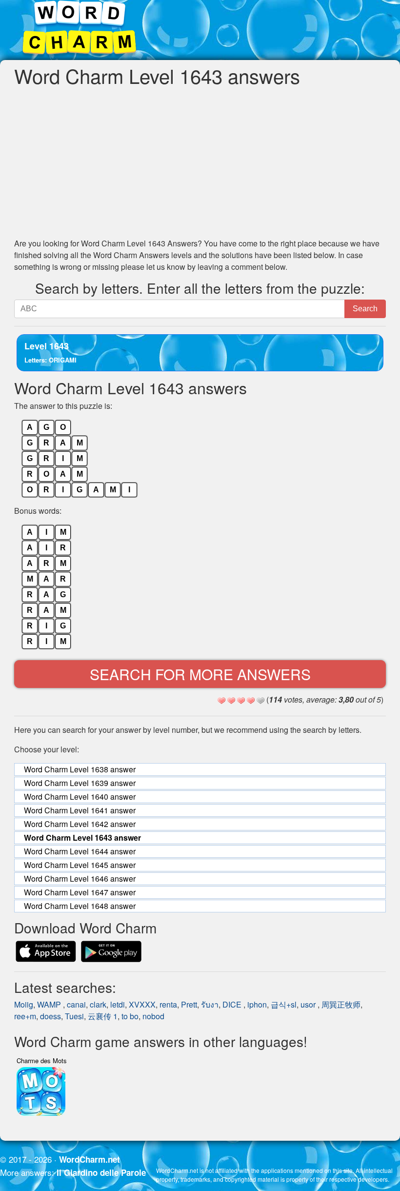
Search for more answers (200, 674)
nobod (153, 1016)
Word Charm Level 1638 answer (80, 769)
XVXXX (142, 1004)
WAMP (50, 1004)
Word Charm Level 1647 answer (80, 892)
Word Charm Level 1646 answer (80, 878)
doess (50, 1016)
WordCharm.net (89, 1159)
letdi (117, 1004)
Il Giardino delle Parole (101, 1172)
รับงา (210, 1004)
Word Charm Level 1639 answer (80, 782)
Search (365, 308)
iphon (257, 1004)
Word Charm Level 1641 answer (80, 810)
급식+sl (284, 1004)
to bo (130, 1016)
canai (76, 1004)
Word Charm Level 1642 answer (80, 823)
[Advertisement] (200, 162)
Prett (189, 1004)
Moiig (23, 1004)
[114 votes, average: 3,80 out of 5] (221, 701)
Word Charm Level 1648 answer (80, 905)
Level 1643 (50, 352)
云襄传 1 (103, 1016)
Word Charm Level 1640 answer (80, 796)
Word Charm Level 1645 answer (80, 864)
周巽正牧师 (340, 1004)
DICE (232, 1004)
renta (168, 1004)
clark (98, 1004)
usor (309, 1004)
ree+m (25, 1016)
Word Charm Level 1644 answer (80, 851)
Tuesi (74, 1016)
